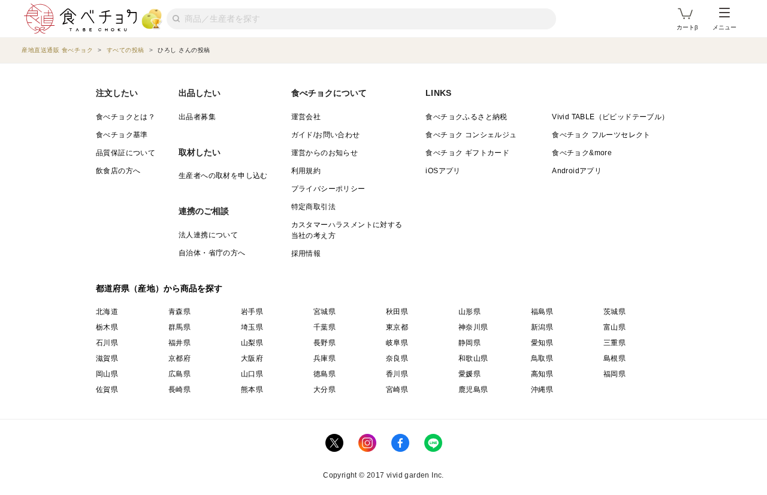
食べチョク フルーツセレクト (601, 135)
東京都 (397, 327)
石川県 (107, 343)
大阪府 (252, 358)
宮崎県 (397, 389)
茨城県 (614, 311)
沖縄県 (542, 389)
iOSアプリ (442, 171)
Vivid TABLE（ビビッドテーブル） (610, 117)
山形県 (469, 311)
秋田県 (397, 311)
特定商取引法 (313, 207)
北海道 (107, 311)
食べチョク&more (582, 153)
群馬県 (179, 327)
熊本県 (252, 389)
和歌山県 (473, 358)
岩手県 (252, 311)
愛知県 (542, 343)
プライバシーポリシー (328, 189)
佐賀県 (107, 389)
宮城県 (324, 311)
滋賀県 (107, 358)
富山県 (614, 327)
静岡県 (469, 343)
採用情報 (306, 253)
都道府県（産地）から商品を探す (159, 288)
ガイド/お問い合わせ (325, 135)
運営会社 (306, 117)
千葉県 (324, 327)
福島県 (542, 311)
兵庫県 (324, 358)
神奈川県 (473, 327)
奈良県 (397, 358)
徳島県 (324, 374)
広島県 (179, 374)
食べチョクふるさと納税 (466, 117)
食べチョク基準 (122, 135)
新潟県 (542, 327)
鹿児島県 (473, 389)
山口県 (252, 374)
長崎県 (179, 389)
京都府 (179, 358)
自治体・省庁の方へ (212, 253)
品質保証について (125, 153)
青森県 (179, 311)
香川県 (397, 374)
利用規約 (306, 171)
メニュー (724, 27)
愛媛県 (469, 374)
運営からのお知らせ (324, 153)
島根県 (614, 358)
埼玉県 (252, 327)
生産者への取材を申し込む (223, 175)
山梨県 (252, 343)
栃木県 (107, 327)
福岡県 (614, 374)
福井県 (179, 343)
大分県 (324, 389)
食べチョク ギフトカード (467, 153)
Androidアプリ (577, 171)
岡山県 (107, 374)
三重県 (614, 343)
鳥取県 (542, 358)
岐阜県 (397, 343)
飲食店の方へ (118, 171)
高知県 (542, 374)
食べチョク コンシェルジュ (471, 135)
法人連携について (208, 235)
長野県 (324, 343)
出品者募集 (197, 117)
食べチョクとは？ (125, 117)
